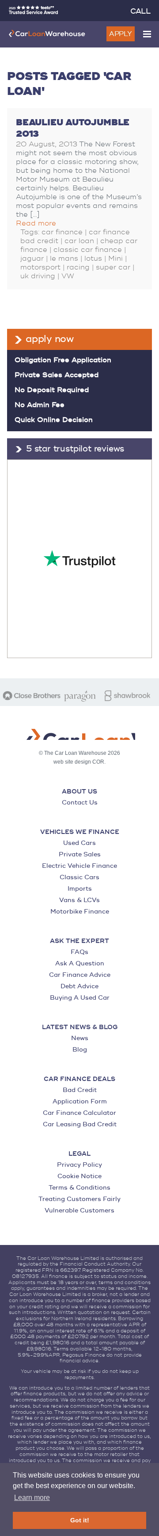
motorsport (40, 267)
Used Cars (79, 843)
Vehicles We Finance (79, 832)
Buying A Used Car (80, 997)
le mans (64, 258)
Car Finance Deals (79, 1079)
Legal (79, 1154)
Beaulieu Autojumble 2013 (72, 128)
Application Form (80, 1101)
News (79, 1038)
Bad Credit (80, 1090)
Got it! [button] (79, 1520)
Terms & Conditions (79, 1187)
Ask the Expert (79, 941)
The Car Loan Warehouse (47, 33)
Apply (120, 34)
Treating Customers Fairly (79, 1199)
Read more (36, 223)
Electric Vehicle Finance (79, 866)
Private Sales (80, 854)
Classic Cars (79, 877)
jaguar (32, 258)
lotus (93, 258)
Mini (115, 258)
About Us (79, 792)
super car (113, 267)
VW (67, 276)
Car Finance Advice (79, 975)
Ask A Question (79, 963)
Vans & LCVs (79, 900)
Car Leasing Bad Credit (80, 1124)
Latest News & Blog (79, 1027)
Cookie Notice (79, 1176)
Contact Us (80, 802)
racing (78, 267)
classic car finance (87, 249)
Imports (80, 888)
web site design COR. (79, 762)
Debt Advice (79, 986)
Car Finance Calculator (79, 1113)
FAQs (79, 952)
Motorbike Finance (79, 911)
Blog (79, 1049)
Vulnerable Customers (79, 1210)
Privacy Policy (79, 1164)
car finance (62, 232)
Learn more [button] (32, 1497)
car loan (79, 241)
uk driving (37, 276)
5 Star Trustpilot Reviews (75, 449)
